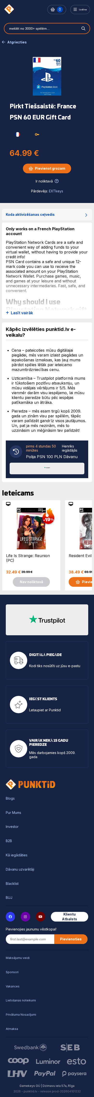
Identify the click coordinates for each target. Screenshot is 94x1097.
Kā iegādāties (16, 855)
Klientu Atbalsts (69, 916)
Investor (12, 827)
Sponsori (12, 972)
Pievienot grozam (50, 168)
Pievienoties (71, 939)
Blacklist (12, 884)
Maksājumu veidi (18, 958)
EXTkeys (56, 191)
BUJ (9, 898)
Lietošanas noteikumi (21, 1000)
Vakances (13, 986)
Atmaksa (12, 1029)
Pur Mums (13, 813)
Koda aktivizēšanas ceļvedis (30, 214)
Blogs (10, 798)
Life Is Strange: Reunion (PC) (28, 558)
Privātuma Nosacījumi (21, 1014)
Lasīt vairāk (22, 313)
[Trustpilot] (47, 468)
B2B (9, 841)
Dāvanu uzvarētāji (20, 869)
